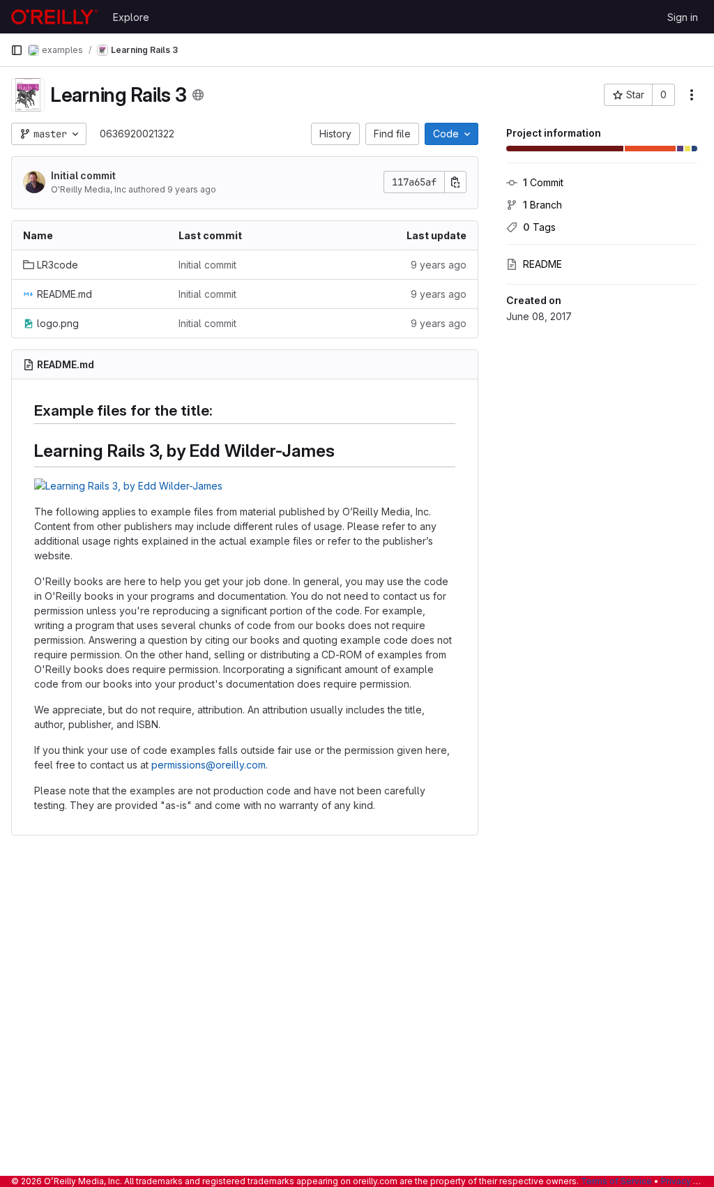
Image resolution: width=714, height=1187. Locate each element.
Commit (543, 182)
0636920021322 (137, 133)
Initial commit (83, 175)
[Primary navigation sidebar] (17, 50)
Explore (131, 17)
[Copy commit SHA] (455, 182)
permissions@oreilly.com (208, 765)
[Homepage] (55, 17)
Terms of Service (616, 1181)
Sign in (682, 17)
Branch (542, 205)
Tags (539, 227)
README (542, 264)
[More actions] (692, 95)
